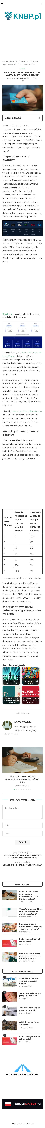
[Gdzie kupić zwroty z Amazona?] (9, 1025)
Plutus (7, 314)
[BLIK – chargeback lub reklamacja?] (9, 942)
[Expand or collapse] (39, 118)
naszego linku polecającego (27, 411)
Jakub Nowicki (23, 78)
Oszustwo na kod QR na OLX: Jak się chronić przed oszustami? (30, 911)
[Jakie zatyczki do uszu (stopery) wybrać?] (9, 997)
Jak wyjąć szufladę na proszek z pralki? (29, 1009)
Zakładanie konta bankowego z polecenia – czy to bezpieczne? (30, 926)
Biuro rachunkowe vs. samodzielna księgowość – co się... (22, 779)
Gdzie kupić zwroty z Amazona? (29, 1023)
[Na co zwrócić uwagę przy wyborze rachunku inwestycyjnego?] (9, 957)
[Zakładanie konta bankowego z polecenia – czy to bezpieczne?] (9, 927)
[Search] (42, 3)
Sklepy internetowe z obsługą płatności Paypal (29, 980)
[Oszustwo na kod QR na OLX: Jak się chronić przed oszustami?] (9, 912)
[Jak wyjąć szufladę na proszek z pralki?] (9, 1011)
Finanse (22, 61)
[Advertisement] (22, 44)
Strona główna (8, 61)
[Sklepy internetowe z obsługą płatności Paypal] (9, 982)
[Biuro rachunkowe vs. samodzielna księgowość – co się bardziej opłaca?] (22, 760)
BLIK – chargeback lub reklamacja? (30, 940)
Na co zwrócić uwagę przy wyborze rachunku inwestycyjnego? (30, 955)
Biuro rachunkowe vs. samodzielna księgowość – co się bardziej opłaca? (29, 895)
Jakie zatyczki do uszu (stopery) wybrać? (30, 994)
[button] (4, 768)
